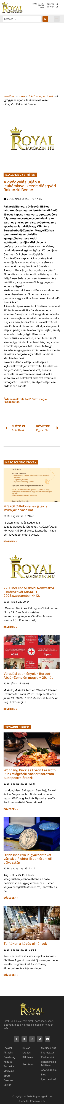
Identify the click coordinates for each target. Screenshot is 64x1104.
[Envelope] (47, 1039)
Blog (43, 1074)
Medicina (9, 1070)
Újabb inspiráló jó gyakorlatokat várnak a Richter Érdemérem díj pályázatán (28, 858)
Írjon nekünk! (48, 1079)
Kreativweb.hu (38, 1101)
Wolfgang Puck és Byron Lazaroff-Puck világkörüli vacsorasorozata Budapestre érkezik (30, 774)
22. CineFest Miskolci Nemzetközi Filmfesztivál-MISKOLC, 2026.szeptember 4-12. (29, 591)
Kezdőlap (9, 96)
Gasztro (8, 1080)
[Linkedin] (24, 1039)
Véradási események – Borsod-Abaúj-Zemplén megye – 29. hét (28, 675)
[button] (57, 19)
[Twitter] (39, 1039)
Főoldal (8, 1047)
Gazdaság (9, 1057)
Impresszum (48, 1052)
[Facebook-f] (16, 1039)
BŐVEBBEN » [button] (10, 541)
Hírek (21, 96)
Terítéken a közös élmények (25, 943)
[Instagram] (32, 1039)
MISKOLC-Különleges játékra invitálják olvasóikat (25, 508)
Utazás (26, 1052)
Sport (7, 1075)
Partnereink (47, 1057)
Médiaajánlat (48, 1047)
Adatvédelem (49, 1069)
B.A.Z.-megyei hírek (40, 96)
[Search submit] (45, 19)
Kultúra (8, 1061)
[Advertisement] (32, 61)
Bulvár (7, 1084)
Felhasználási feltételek (48, 1063)
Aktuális (8, 1052)
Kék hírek (27, 1057)
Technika (9, 1066)
